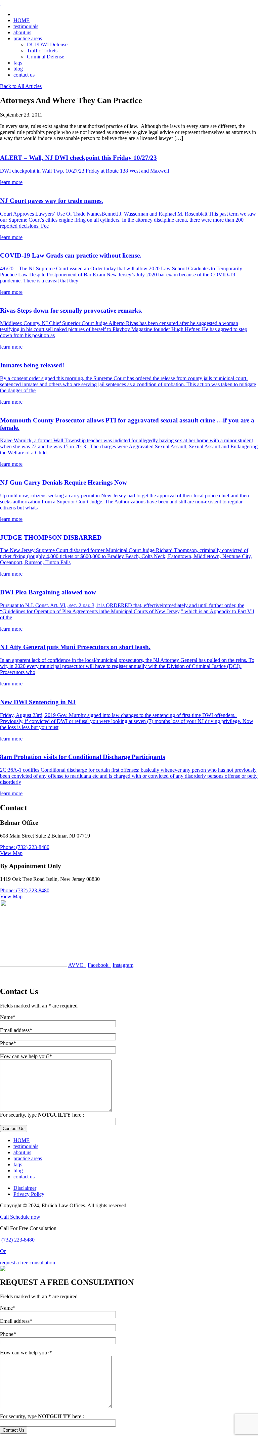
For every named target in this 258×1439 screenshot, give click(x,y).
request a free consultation (27, 1262)
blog (18, 69)
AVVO (77, 965)
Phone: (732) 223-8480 (24, 847)
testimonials (25, 26)
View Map (11, 853)
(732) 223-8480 (17, 1240)
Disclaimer (24, 1188)
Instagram (123, 965)
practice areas (27, 38)
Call (5, 1217)
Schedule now (25, 1217)
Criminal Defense (45, 56)
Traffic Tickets (42, 50)
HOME (21, 20)
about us (22, 32)
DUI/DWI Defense (47, 44)
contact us (24, 75)
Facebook (99, 965)
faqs (17, 62)
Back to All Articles (21, 86)
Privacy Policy (28, 1194)
